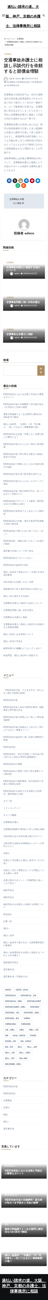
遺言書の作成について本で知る (18, 551)
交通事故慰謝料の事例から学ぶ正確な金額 (23, 829)
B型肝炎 (8, 990)
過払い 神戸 (10, 1058)
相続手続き (8, 890)
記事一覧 (7, 921)
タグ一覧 (7, 801)
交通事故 (7, 54)
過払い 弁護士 (25, 1052)
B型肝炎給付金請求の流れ (16, 565)
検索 (6, 360)
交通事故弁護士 (10, 822)
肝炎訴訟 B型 (10, 1041)
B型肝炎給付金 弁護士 (13, 1001)
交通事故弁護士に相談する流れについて (22, 603)
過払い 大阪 (10, 1052)
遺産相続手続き (10, 962)
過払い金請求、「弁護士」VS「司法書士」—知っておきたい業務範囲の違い (23, 1258)
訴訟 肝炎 (9, 1047)
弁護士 (6, 853)
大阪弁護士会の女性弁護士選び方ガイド (22, 836)
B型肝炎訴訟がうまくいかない (18, 558)
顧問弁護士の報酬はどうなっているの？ (22, 648)
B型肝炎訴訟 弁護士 (31, 1012)
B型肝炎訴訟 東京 (12, 1018)
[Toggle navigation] (3, 15)
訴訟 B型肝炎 (26, 1041)
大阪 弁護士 (10, 1030)
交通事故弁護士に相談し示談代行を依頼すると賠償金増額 (23, 66)
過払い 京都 (32, 1047)
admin (18, 79)
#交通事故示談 (13, 85)
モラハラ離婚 (9, 815)
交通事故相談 (26, 1024)
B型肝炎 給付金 (22, 990)
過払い (6, 928)
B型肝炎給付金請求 (34, 1001)
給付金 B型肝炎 (19, 1035)
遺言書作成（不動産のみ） (16, 976)
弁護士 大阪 (33, 1030)
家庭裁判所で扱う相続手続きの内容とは (22, 589)
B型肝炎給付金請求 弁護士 (15, 1007)
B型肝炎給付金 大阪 (28, 995)
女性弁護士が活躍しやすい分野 (18, 582)
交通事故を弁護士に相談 (19, 334)
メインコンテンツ (12, 808)
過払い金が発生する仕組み (16, 596)
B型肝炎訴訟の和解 (12, 764)
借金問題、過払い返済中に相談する (20, 655)
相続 (6, 1035)
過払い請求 (8, 935)
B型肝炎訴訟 (9, 747)
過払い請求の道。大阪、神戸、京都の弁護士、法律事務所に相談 (23, 16)
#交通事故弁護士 (23, 82)
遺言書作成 (8, 969)
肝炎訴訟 (7, 914)
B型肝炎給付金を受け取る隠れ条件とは (22, 474)
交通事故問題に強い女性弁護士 (23, 302)
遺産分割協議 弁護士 (13, 1064)
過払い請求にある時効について (18, 634)
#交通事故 (11, 82)
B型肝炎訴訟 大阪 (12, 1012)
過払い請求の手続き (13, 641)
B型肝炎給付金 (10, 700)
